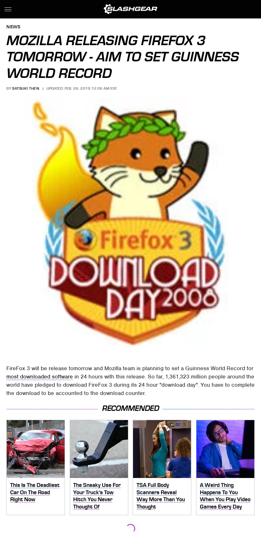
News (13, 27)
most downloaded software (39, 376)
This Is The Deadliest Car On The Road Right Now (35, 492)
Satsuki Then (25, 88)
